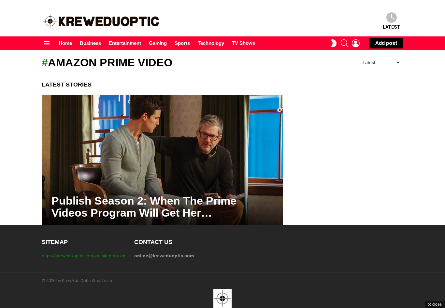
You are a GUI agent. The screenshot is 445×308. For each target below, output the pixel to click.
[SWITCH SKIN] (333, 43)
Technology (211, 43)
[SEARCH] (345, 43)
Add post (386, 43)
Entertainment (125, 43)
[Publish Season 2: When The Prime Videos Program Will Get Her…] (162, 160)
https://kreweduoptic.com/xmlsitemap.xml (84, 255)
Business (90, 43)
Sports (182, 43)
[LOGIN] (356, 43)
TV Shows (243, 43)
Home (65, 43)
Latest (391, 27)
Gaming (158, 43)
